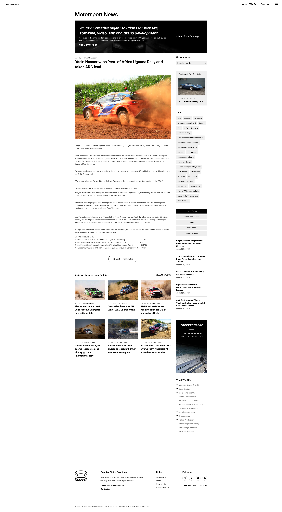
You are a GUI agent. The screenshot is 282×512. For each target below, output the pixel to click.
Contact (266, 4)
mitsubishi (198, 118)
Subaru (201, 123)
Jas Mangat (182, 186)
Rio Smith (181, 176)
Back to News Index (124, 259)
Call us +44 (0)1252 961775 (112, 486)
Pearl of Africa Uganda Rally (188, 191)
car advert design (184, 162)
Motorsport (92, 58)
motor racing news (191, 128)
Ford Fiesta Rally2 (184, 133)
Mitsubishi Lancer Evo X (187, 123)
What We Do (249, 4)
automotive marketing (186, 157)
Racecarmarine (162, 487)
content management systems (189, 167)
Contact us (105, 489)
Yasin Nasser (182, 172)
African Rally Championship (188, 196)
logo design (192, 152)
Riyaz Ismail (192, 176)
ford (179, 118)
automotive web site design (188, 142)
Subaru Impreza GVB (185, 181)
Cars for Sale (161, 484)
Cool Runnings (183, 201)
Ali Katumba (195, 172)
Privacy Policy (145, 506)
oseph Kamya (195, 186)
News (158, 481)
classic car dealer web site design (190, 138)
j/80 (179, 128)
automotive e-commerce (187, 147)
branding (181, 152)
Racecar (187, 118)
